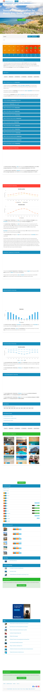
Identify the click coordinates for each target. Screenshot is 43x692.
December (8, 521)
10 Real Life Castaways (14, 636)
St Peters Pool (17, 76)
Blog (20, 1)
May (22, 46)
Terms (21, 688)
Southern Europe (9, 4)
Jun (26, 46)
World (4, 4)
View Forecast (22, 19)
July (7, 508)
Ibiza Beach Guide (13, 571)
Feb (9, 46)
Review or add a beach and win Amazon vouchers (18, 629)
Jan (4, 46)
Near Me (29, 36)
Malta (14, 4)
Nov (29, 408)
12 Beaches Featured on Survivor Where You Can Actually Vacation (21, 648)
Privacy (24, 688)
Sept (24, 408)
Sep (39, 46)
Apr (17, 46)
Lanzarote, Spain (16, 532)
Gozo (18, 4)
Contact (18, 688)
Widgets (27, 688)
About (14, 688)
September (8, 513)
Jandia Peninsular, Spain (17, 542)
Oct (27, 408)
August (8, 510)
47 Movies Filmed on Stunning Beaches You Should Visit (19, 639)
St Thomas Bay (24, 76)
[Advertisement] (21, 180)
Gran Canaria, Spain (16, 551)
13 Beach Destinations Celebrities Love (17, 652)
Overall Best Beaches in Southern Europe (9, 418)
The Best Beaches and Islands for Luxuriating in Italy (19, 574)
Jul (19, 408)
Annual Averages (6, 490)
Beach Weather (9, 688)
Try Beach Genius (22, 585)
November (8, 518)
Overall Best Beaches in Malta (8, 416)
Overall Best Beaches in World (8, 420)
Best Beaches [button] (29, 1)
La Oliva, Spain (15, 546)
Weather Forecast (6, 488)
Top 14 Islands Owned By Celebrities (16, 642)
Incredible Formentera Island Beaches (16, 568)
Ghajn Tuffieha (36, 76)
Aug (35, 46)
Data (16, 688)
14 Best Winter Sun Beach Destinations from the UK (19, 623)
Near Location (34, 36)
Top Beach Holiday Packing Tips (15, 633)
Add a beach (33, 688)
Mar (13, 46)
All (38, 36)
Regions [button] (23, 1)
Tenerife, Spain (15, 527)
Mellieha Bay (30, 76)
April (7, 500)
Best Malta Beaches (13, 560)
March (7, 498)
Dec (32, 408)
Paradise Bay (11, 76)
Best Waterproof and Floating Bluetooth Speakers (19, 626)
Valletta (5, 76)
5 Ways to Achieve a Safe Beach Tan (16, 645)
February (8, 495)
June (7, 505)
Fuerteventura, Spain (16, 537)
